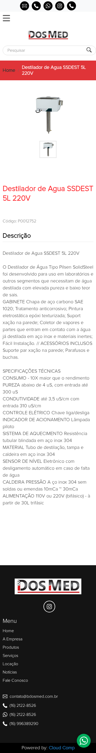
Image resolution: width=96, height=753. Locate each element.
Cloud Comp (62, 748)
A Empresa (12, 639)
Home (9, 70)
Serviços (10, 656)
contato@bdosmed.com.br (34, 696)
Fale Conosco (15, 680)
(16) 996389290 (24, 724)
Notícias (10, 672)
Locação (10, 664)
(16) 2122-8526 (23, 705)
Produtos (11, 647)
